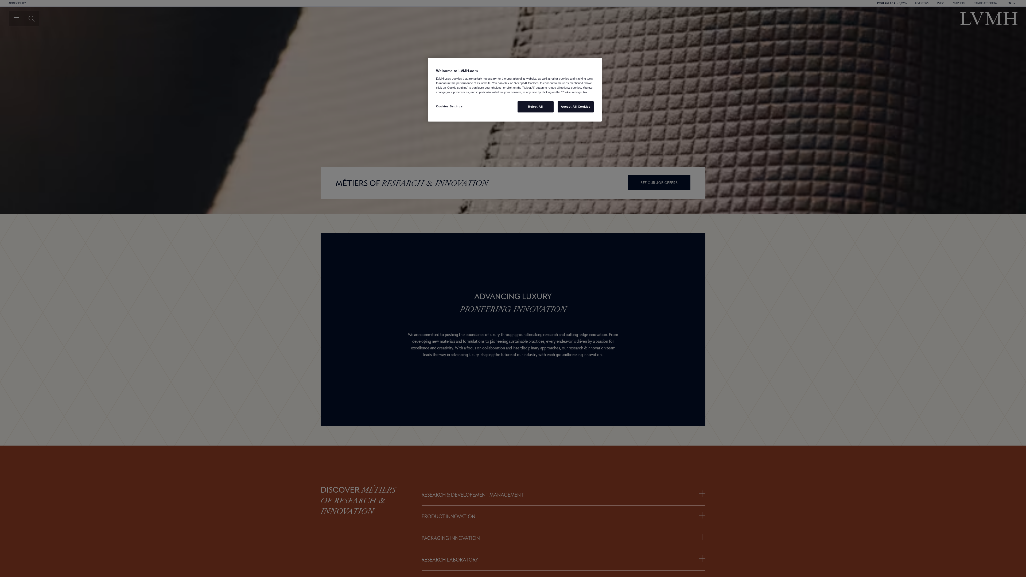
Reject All (535, 106)
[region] (515, 90)
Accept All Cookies (575, 106)
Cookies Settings (449, 106)
